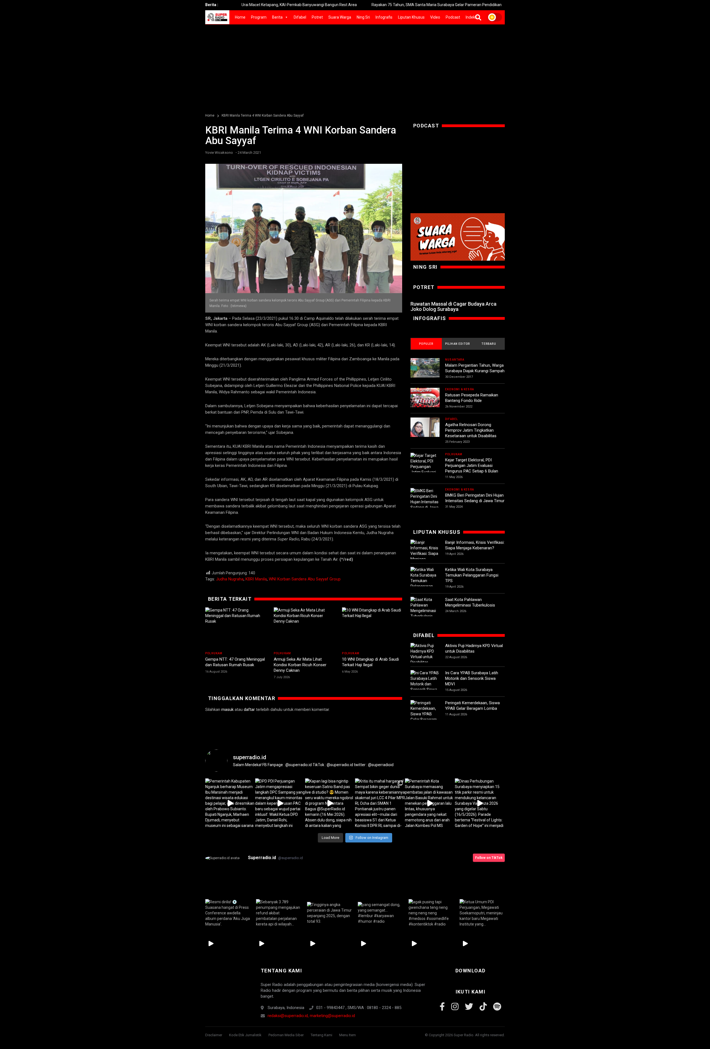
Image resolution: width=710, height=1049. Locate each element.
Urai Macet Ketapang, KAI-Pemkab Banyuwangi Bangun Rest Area (257, 4)
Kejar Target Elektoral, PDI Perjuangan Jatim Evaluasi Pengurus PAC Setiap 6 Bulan (471, 465)
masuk (227, 709)
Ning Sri (363, 17)
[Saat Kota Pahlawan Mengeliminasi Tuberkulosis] (425, 608)
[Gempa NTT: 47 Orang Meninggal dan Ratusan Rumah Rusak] (235, 628)
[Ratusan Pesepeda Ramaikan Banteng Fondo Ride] (425, 402)
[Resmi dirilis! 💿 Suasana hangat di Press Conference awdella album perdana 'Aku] (227, 913)
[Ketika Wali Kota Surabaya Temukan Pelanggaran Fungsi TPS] (425, 581)
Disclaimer (213, 1035)
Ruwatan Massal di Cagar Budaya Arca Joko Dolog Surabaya (453, 306)
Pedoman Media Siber (286, 1035)
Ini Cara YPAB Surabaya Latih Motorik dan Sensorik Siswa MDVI (471, 678)
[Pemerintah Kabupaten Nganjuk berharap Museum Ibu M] (230, 803)
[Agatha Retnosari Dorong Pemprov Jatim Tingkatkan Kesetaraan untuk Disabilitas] (425, 432)
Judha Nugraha (230, 579)
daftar (249, 709)
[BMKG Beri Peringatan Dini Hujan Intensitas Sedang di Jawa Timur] (425, 502)
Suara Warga (339, 17)
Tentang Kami (321, 1035)
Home (240, 17)
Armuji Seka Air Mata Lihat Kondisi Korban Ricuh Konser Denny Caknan (300, 665)
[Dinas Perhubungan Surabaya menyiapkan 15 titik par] (480, 803)
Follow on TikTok (489, 858)
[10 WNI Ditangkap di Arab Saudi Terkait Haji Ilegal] (372, 628)
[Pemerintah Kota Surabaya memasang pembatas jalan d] (430, 803)
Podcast (453, 17)
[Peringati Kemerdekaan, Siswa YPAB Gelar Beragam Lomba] (425, 714)
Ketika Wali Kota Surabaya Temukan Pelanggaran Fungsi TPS (471, 575)
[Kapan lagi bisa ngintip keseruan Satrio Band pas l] (330, 803)
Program (259, 17)
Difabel (300, 17)
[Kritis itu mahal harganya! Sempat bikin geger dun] (380, 803)
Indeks (471, 17)
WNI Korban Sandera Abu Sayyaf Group (305, 579)
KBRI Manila (256, 579)
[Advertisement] (355, 66)
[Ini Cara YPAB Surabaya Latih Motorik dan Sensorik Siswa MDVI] (425, 684)
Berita (277, 17)
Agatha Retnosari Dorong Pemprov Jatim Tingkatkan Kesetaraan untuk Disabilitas (470, 430)
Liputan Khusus (411, 17)
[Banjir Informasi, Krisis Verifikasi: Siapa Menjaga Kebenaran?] (425, 553)
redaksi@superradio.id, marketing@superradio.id (311, 1015)
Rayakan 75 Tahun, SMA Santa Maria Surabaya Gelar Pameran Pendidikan (394, 4)
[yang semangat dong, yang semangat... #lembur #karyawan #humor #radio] (380, 913)
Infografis (384, 17)
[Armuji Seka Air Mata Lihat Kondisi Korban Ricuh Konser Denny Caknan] (304, 628)
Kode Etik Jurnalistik (245, 1035)
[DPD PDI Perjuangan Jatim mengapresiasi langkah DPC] (280, 803)
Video (435, 17)
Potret (317, 17)
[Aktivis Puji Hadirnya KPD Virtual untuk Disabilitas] (425, 654)
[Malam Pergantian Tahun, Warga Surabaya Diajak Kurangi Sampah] (425, 372)
